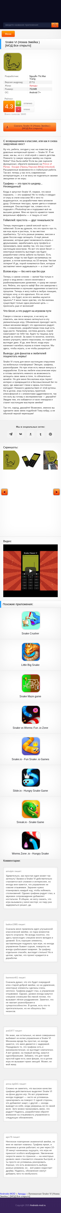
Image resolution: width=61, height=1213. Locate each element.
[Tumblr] (40, 434)
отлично (24, 103)
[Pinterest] (50, 434)
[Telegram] (10, 434)
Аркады (33, 85)
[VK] (20, 434)
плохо (24, 109)
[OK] (30, 434)
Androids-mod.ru (38, 1205)
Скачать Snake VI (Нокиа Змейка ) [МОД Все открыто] (32, 127)
